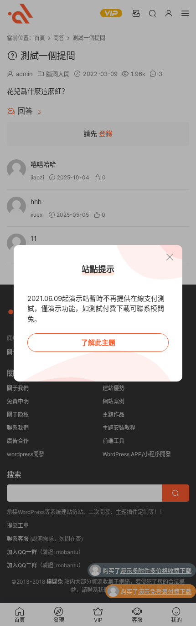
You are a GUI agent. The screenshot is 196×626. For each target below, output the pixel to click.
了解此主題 (98, 342)
